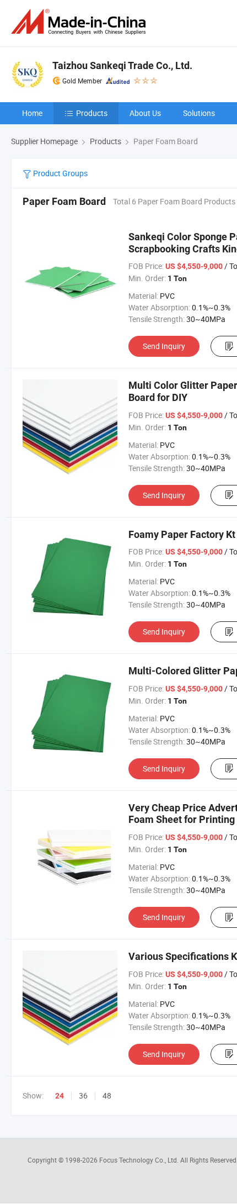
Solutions (199, 113)
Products (91, 113)
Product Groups (59, 173)
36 (83, 1095)
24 (59, 1095)
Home (32, 113)
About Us (145, 113)
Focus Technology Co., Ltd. (139, 1159)
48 (107, 1095)
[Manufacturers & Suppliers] (80, 22)
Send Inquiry (164, 346)
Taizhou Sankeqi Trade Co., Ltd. (122, 65)
